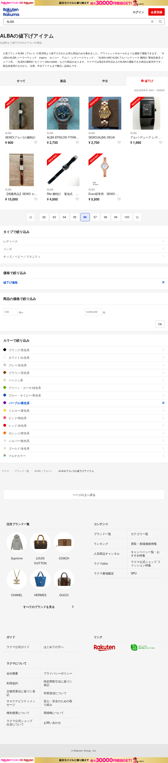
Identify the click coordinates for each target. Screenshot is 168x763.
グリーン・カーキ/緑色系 (24, 388)
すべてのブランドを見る (39, 607)
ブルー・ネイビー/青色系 (24, 395)
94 (64, 217)
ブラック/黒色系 (19, 350)
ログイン (138, 12)
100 (126, 217)
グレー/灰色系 (17, 365)
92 (44, 217)
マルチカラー (17, 456)
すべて (21, 81)
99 (115, 217)
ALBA (8, 133)
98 (105, 217)
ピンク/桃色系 (17, 418)
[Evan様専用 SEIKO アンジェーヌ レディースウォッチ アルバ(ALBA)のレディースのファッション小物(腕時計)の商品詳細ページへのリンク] (105, 169)
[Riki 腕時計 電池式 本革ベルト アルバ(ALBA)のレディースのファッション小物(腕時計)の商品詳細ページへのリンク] (63, 169)
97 (95, 217)
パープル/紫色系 (19, 403)
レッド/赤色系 (17, 425)
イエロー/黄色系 (19, 410)
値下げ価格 (10, 282)
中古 (105, 81)
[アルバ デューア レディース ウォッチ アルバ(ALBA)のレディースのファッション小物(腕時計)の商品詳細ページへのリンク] (146, 113)
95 (74, 217)
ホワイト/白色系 (19, 357)
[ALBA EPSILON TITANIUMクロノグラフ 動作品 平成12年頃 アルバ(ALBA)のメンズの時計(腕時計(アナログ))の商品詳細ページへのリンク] (63, 113)
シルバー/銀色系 (19, 441)
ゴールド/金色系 (19, 448)
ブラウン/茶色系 (19, 373)
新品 (63, 81)
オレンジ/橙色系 (19, 433)
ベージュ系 (15, 380)
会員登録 (156, 12)
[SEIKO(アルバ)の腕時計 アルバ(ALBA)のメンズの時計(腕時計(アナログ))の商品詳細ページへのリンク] (21, 113)
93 (54, 217)
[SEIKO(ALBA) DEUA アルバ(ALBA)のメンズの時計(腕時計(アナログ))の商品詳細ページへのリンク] (105, 113)
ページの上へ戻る (84, 495)
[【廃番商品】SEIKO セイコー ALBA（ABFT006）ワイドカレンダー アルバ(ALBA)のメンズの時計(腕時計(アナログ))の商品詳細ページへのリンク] (21, 169)
